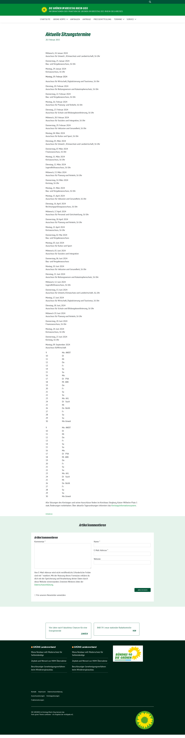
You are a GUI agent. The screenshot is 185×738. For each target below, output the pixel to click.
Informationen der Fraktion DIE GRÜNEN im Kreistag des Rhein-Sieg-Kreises (86, 11)
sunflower (47, 714)
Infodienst (49, 514)
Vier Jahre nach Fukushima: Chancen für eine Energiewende (68, 630)
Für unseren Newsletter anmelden (51, 595)
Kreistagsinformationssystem (123, 505)
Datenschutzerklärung (43, 584)
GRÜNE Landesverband (44, 647)
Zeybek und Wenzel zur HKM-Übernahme (48, 661)
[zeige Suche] (150, 2)
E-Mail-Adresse (101, 550)
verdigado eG (68, 714)
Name (97, 541)
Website (97, 559)
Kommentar (40, 541)
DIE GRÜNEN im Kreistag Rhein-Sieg (68, 8)
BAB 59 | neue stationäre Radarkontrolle (116, 629)
